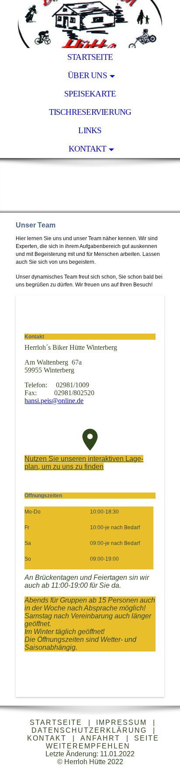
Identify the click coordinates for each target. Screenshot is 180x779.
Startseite (90, 57)
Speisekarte (90, 93)
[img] (90, 24)
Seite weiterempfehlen (102, 742)
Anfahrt (100, 738)
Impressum (121, 722)
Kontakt (88, 148)
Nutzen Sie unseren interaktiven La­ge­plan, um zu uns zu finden (83, 462)
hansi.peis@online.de (53, 400)
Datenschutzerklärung (89, 730)
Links (89, 130)
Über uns (87, 75)
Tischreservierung (90, 112)
